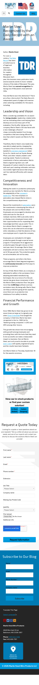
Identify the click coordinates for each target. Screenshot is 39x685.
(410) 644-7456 (14, 637)
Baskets (15, 410)
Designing (23, 410)
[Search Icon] (10, 13)
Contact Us (20, 13)
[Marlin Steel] (11, 6)
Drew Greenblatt (14, 315)
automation (27, 205)
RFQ (33, 13)
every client (7, 344)
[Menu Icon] (4, 13)
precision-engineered (19, 151)
